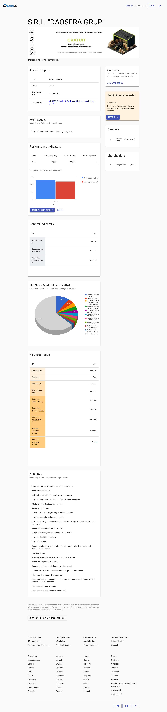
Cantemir (32, 683)
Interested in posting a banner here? (43, 60)
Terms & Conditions (119, 637)
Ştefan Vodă (116, 694)
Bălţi (30, 672)
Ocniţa (86, 679)
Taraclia (114, 668)
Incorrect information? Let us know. (47, 618)
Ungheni (114, 679)
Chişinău (31, 691)
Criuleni (59, 664)
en (160, 6)
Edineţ (58, 687)
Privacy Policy (117, 641)
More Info (113, 117)
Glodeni (87, 660)
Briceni (31, 668)
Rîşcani (87, 691)
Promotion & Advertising (38, 645)
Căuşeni (59, 672)
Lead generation (63, 637)
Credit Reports (90, 637)
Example (59, 210)
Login (151, 6)
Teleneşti (115, 672)
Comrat (59, 660)
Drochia (59, 679)
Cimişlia (59, 656)
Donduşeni (60, 675)
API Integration (34, 641)
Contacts (115, 645)
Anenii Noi (32, 656)
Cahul (30, 675)
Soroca (114, 656)
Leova (86, 672)
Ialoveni (87, 668)
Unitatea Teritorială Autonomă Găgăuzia (124, 685)
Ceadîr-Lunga (33, 687)
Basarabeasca (34, 660)
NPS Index (60, 641)
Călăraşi (59, 668)
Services (139, 6)
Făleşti (86, 656)
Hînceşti (87, 664)
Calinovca (32, 679)
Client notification (63, 645)
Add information (115, 83)
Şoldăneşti (116, 690)
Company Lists (34, 637)
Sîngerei (115, 664)
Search (129, 6)
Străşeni (115, 660)
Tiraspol (114, 675)
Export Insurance (91, 645)
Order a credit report (42, 210)
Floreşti (59, 691)
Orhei (86, 683)
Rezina (86, 687)
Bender (31, 664)
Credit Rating (89, 641)
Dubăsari (60, 683)
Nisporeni (88, 675)
